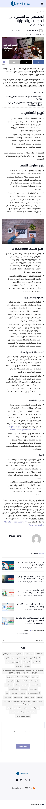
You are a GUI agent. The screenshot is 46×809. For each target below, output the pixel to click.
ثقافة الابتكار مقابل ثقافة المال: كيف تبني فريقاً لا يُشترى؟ (23, 98)
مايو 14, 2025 (27, 623)
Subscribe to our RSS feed (22, 788)
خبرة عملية (10, 681)
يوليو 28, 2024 (16, 30)
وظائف (9, 708)
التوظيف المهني (16, 658)
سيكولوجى (24, 689)
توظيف (25, 681)
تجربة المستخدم (25, 677)
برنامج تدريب (35, 677)
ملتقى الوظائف (34, 708)
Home (34, 12)
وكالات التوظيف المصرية (17, 712)
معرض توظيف (18, 697)
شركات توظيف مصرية (34, 693)
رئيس (27, 685)
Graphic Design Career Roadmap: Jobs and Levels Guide (25, 428)
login (30, 630)
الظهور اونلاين (16, 662)
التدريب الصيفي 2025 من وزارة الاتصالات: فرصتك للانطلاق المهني (30, 619)
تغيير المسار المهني (12, 677)
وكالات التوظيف (31, 712)
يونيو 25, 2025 (27, 568)
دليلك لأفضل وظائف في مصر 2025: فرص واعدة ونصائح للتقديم (29, 605)
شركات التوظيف (13, 689)
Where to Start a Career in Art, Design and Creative (24, 523)
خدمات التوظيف (35, 685)
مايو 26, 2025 (27, 610)
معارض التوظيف (29, 697)
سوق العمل (9, 685)
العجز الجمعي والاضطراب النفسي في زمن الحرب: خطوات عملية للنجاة (25, 104)
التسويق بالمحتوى (35, 658)
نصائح (26, 708)
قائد (7, 693)
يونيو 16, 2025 (27, 582)
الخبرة (7, 658)
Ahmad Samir (40, 568)
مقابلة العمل (7, 697)
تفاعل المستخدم (34, 681)
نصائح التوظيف (17, 708)
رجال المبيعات (19, 685)
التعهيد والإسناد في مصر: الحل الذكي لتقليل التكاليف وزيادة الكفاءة (31, 591)
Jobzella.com (35, 804)
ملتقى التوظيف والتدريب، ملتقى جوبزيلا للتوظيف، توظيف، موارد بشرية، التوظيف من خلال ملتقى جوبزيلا (23, 702)
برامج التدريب (19, 666)
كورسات (39, 697)
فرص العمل (14, 693)
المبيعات (27, 666)
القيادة (7, 662)
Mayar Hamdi (33, 30)
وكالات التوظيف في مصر (23, 716)
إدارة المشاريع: (29, 654)
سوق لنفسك (33, 689)
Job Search (40, 12)
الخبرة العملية (36, 662)
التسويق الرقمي (7, 654)
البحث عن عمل (18, 654)
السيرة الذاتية (26, 662)
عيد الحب (23, 693)
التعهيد (25, 658)
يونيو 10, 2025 (27, 596)
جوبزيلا (18, 681)
